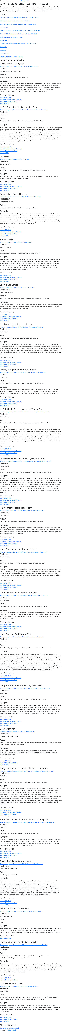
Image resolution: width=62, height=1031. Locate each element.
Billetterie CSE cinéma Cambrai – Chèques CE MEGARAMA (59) (18, 34)
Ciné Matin (3, 47)
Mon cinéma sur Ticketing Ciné (9, 1028)
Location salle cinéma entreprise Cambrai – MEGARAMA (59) (18, 44)
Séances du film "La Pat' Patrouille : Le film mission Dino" (29, 110)
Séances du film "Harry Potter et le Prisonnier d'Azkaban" (29, 595)
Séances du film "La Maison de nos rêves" (25, 986)
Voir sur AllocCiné (5, 98)
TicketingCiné (25, 1)
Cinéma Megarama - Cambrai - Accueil (11, 37)
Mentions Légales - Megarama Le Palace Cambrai (15, 21)
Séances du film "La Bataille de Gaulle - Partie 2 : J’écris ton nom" (31, 461)
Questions (3, 50)
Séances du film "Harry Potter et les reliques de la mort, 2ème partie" (33, 822)
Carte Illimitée (4, 53)
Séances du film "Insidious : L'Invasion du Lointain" (27, 327)
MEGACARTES (4, 40)
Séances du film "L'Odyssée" (21, 159)
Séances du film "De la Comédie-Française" (25, 66)
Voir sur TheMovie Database (8, 101)
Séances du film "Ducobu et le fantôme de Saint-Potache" (29, 945)
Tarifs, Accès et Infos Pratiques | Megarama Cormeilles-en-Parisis (20, 30)
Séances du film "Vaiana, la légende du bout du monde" (29, 372)
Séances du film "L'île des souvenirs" (23, 731)
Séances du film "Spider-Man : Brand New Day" (26, 197)
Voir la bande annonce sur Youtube (10, 100)
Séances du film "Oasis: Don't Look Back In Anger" (27, 864)
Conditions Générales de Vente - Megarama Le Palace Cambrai (19, 17)
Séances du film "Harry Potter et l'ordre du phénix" (27, 637)
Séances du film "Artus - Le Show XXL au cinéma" (27, 911)
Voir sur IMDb (4, 103)
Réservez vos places (6, 66)
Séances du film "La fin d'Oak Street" (23, 287)
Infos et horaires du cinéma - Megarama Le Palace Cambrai (18, 24)
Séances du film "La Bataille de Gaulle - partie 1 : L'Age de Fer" (31, 412)
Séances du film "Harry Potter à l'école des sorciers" (28, 510)
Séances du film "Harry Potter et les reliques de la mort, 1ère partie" (33, 771)
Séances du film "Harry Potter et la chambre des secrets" (29, 552)
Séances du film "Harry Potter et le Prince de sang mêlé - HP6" (31, 688)
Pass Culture (4, 27)
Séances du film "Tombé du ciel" (22, 242)
